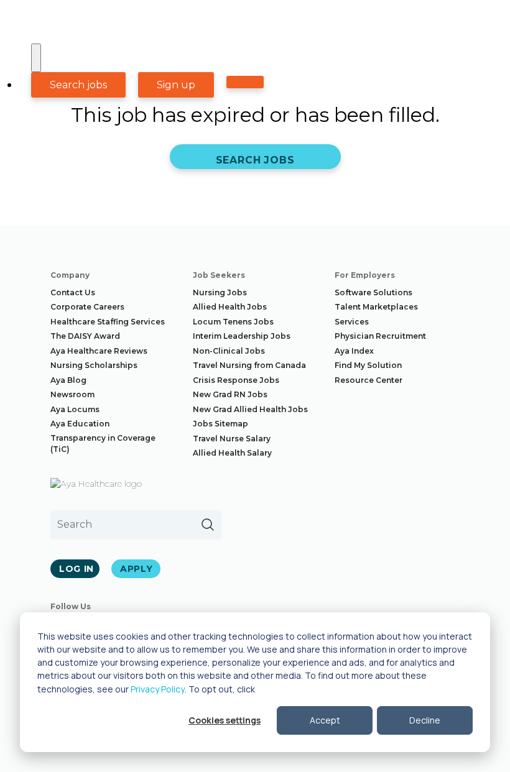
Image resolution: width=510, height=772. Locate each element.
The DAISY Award (85, 336)
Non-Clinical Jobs (229, 351)
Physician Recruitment (380, 336)
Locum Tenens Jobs (233, 321)
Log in (76, 568)
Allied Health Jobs (230, 306)
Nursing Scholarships (93, 365)
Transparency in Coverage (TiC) (102, 443)
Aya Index (354, 351)
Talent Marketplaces (376, 306)
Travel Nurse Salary (232, 438)
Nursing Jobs (220, 292)
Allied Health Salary (232, 452)
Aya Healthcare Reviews (98, 351)
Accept (325, 720)
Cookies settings (224, 720)
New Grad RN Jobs (230, 394)
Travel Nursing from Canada (249, 365)
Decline (424, 720)
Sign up (176, 85)
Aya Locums (75, 409)
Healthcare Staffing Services (107, 321)
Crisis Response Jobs (236, 380)
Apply (136, 568)
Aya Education (79, 423)
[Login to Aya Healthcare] (245, 82)
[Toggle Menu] (36, 58)
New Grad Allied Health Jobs (250, 409)
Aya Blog (68, 380)
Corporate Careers (87, 306)
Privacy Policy (158, 689)
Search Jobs (255, 160)
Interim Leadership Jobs (241, 336)
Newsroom (72, 394)
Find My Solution (368, 365)
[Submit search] (207, 524)
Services (352, 321)
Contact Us (72, 292)
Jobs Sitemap (220, 423)
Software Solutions (373, 292)
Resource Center (368, 380)
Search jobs (78, 85)
